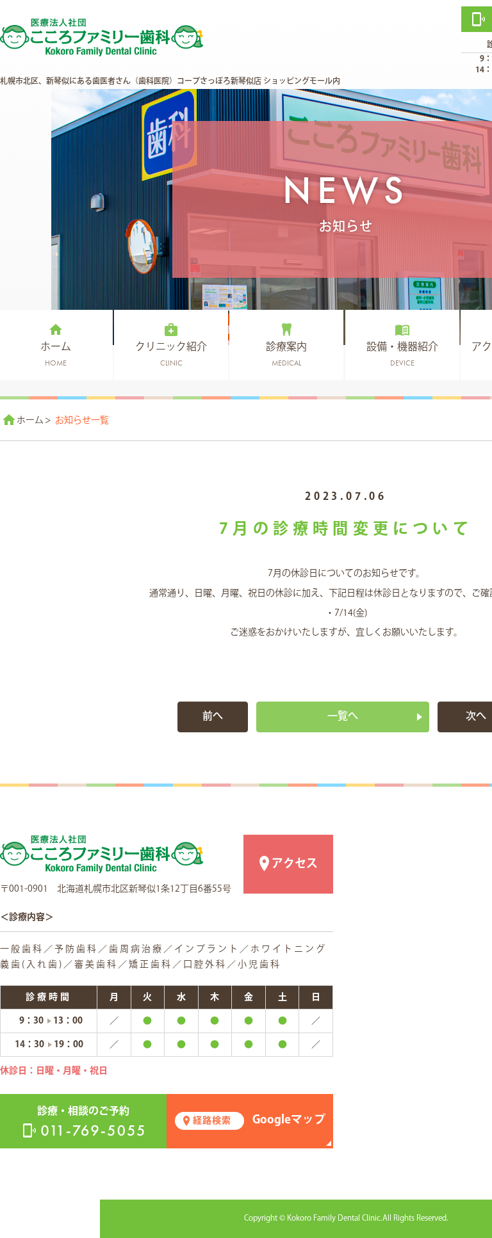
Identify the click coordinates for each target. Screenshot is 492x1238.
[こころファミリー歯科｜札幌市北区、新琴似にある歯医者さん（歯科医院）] (101, 854)
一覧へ (342, 716)
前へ (212, 716)
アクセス (295, 864)
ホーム (30, 420)
